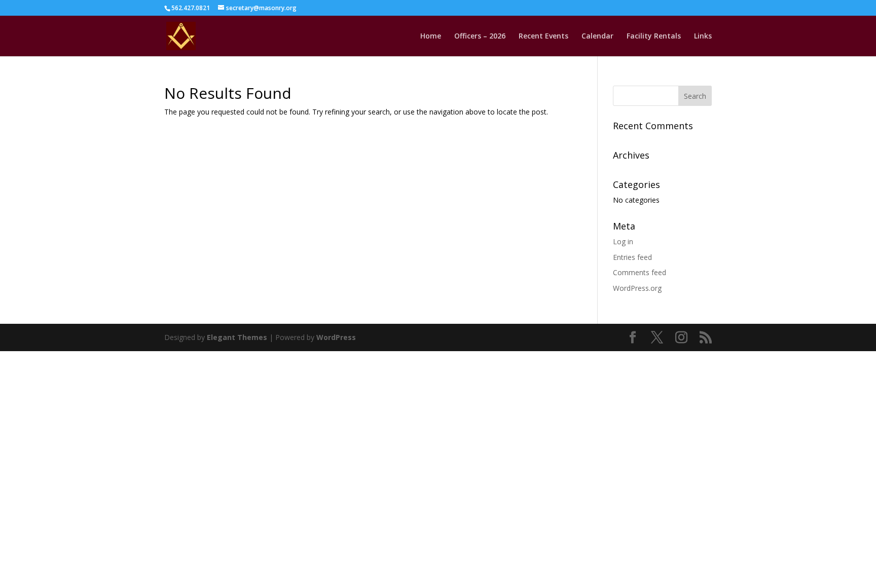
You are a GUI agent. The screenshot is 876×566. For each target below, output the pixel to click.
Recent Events (543, 36)
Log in (623, 241)
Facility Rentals (654, 36)
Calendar (597, 36)
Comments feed (639, 272)
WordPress (336, 337)
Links (703, 36)
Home (430, 36)
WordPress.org (637, 288)
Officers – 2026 (479, 36)
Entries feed (632, 257)
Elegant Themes (237, 337)
